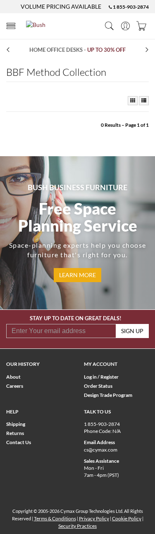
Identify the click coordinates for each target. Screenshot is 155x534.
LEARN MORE (77, 274)
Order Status (98, 386)
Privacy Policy (94, 518)
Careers (14, 386)
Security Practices (77, 526)
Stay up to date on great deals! (76, 318)
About (13, 377)
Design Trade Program (108, 395)
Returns (15, 433)
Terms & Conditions (55, 518)
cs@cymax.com (100, 450)
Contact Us (18, 442)
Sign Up (132, 330)
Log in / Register (101, 377)
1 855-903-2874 (130, 7)
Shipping (15, 424)
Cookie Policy (126, 518)
